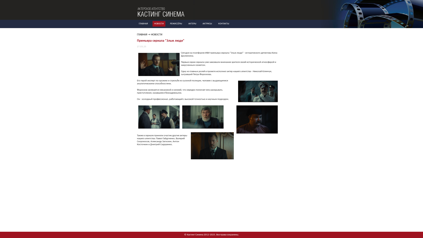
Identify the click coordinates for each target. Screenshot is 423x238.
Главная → (143, 34)
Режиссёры (176, 23)
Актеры (192, 23)
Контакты (223, 23)
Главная (143, 23)
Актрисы (207, 23)
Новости (159, 23)
